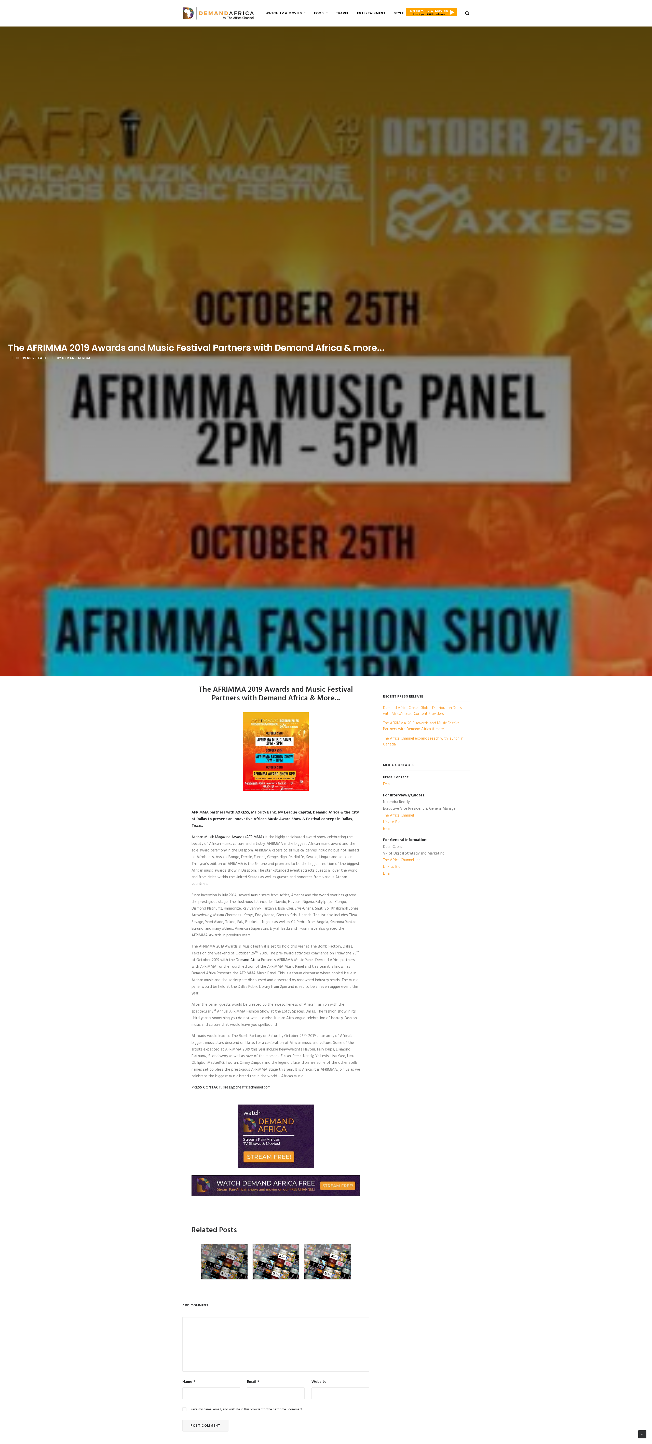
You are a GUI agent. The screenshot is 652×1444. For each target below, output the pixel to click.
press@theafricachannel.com (246, 1087)
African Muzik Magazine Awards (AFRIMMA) (228, 837)
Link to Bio (392, 822)
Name (188, 1382)
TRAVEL (342, 13)
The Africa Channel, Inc (401, 860)
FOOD (319, 13)
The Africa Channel (398, 815)
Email (253, 1382)
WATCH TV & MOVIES (284, 13)
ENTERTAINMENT (371, 13)
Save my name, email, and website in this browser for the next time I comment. (247, 1409)
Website (319, 1382)
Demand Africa (76, 358)
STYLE (399, 13)
